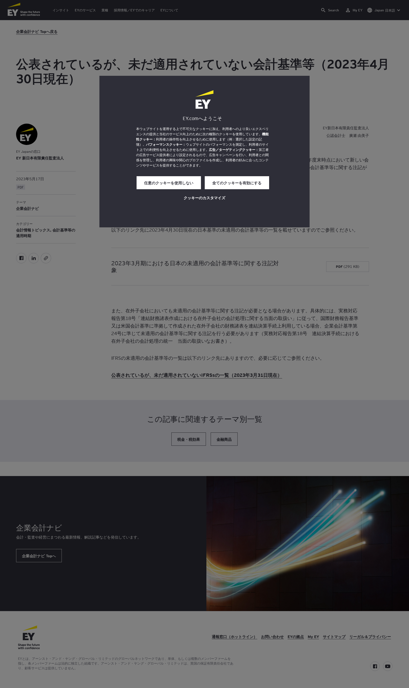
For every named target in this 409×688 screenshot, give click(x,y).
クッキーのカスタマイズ (204, 197)
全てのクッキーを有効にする (237, 182)
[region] (204, 151)
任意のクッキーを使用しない (168, 182)
